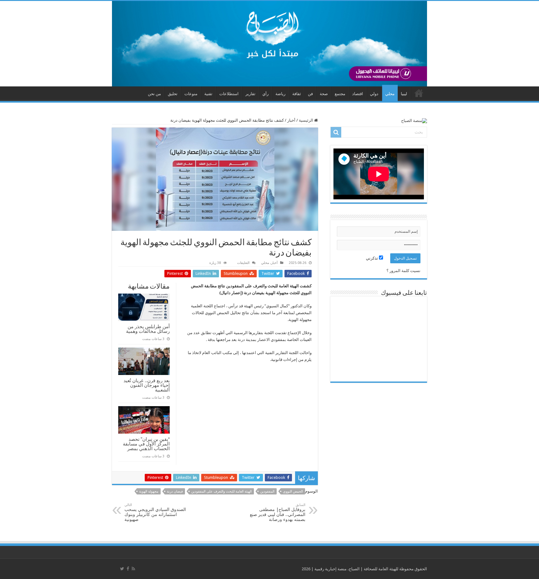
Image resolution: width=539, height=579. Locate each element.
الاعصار (263, 339)
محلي (390, 93)
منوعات (190, 93)
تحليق (172, 93)
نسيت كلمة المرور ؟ (403, 270)
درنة (241, 339)
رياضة (280, 93)
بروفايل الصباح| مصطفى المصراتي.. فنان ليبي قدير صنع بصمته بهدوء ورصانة (277, 512)
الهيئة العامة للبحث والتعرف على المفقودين (221, 491)
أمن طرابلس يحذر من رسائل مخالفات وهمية (148, 329)
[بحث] (336, 132)
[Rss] (133, 568)
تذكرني (372, 258)
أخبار (291, 120)
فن (310, 93)
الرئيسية (306, 120)
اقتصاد (357, 93)
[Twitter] (122, 568)
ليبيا (404, 93)
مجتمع (340, 93)
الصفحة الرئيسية (419, 93)
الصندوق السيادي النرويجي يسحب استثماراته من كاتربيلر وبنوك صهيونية (155, 512)
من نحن (154, 93)
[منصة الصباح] (269, 43)
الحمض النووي (293, 491)
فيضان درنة (175, 491)
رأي (265, 93)
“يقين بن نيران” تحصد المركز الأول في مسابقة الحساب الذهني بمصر (146, 443)
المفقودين (267, 491)
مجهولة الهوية (148, 491)
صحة (324, 93)
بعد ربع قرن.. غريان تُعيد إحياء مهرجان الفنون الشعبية (147, 385)
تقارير (250, 93)
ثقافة (296, 93)
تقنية (208, 93)
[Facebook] (128, 568)
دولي (374, 93)
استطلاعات (229, 93)
